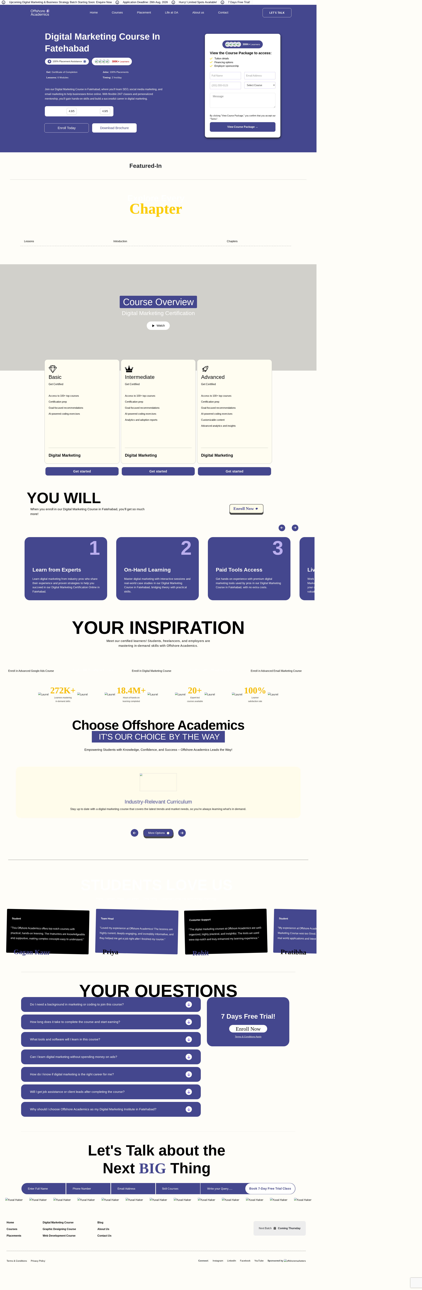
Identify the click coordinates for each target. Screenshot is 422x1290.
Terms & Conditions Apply (248, 1036)
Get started (82, 471)
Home (94, 12)
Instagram (218, 1260)
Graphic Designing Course (59, 1229)
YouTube (259, 1260)
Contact (223, 12)
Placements (14, 1235)
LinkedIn (231, 1260)
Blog (100, 1222)
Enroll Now (248, 1029)
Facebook (245, 1260)
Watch (161, 325)
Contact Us (104, 1235)
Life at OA (171, 12)
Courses (117, 12)
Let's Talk (277, 13)
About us (198, 12)
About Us (103, 1229)
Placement (144, 12)
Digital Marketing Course (58, 1222)
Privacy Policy (38, 1261)
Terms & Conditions (17, 1261)
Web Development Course (59, 1235)
